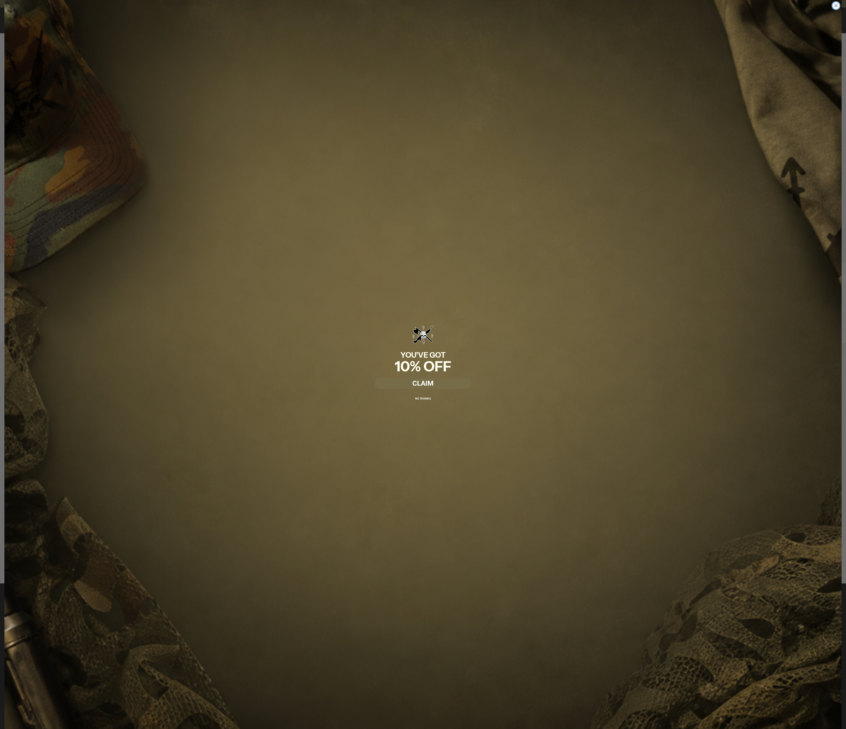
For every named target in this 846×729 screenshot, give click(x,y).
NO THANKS (423, 398)
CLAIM (423, 383)
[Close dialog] (836, 5)
